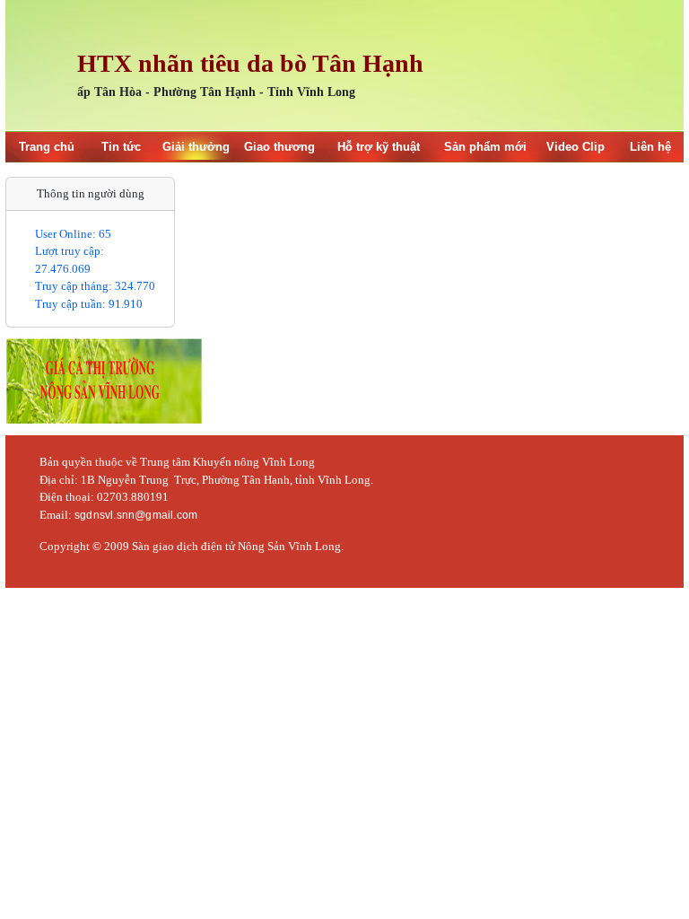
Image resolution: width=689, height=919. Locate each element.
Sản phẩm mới (485, 146)
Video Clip (575, 146)
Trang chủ (46, 146)
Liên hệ (650, 146)
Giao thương (279, 146)
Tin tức (121, 146)
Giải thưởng (196, 146)
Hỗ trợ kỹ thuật (378, 146)
